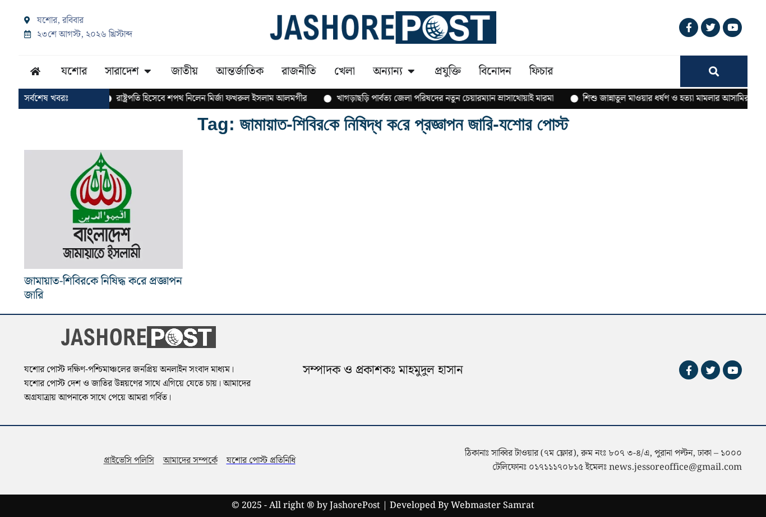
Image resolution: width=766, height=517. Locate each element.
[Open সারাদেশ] (147, 71)
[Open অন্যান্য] (411, 71)
